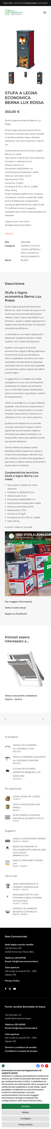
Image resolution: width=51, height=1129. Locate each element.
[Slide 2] (25, 74)
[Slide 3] (39, 78)
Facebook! (21, 613)
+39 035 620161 (42, 3)
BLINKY (25, 260)
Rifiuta (25, 1112)
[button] (44, 12)
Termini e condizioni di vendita (20, 1047)
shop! (23, 607)
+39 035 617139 (18, 3)
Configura (25, 1118)
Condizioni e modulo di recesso (21, 1051)
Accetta (25, 1106)
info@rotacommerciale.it (25, 961)
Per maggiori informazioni (18, 601)
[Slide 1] (11, 78)
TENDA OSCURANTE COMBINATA (21, 696)
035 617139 (20, 958)
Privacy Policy (26, 1124)
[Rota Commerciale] (14, 12)
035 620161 (19, 1024)
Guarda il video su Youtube (18, 527)
